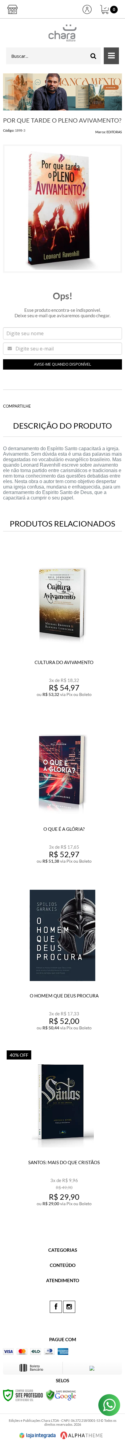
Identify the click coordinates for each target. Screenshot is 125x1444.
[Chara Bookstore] (62, 33)
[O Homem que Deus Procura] (62, 961)
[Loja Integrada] (37, 1435)
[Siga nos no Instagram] (69, 1307)
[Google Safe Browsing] (61, 1394)
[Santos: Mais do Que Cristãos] (62, 1129)
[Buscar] (93, 55)
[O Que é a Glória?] (62, 794)
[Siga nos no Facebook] (56, 1307)
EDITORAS (114, 132)
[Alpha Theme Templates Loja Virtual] (81, 1435)
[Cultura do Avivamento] (62, 627)
